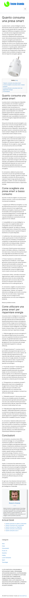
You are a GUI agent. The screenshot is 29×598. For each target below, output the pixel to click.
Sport (3, 560)
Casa (3, 546)
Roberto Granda (14, 503)
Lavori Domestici (6, 557)
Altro (3, 543)
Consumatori (5, 548)
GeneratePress (23, 595)
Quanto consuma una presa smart (12, 83)
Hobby (4, 555)
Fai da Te (4, 550)
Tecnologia (5, 562)
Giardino (4, 553)
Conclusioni (6, 91)
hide (16, 80)
